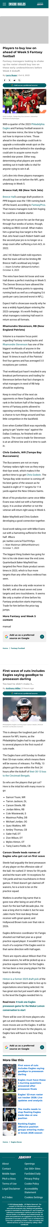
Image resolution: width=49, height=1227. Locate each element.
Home (5, 648)
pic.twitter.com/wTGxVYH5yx (19, 541)
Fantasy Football (18, 648)
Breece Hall (9, 196)
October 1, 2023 (11, 548)
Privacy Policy (31, 1178)
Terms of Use (9, 1183)
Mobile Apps (9, 1173)
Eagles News (16, 1142)
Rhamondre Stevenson (15, 344)
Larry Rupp (11, 75)
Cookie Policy (31, 1183)
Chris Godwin (34, 474)
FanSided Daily (32, 1173)
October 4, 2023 (11, 270)
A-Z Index (7, 1197)
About (5, 1163)
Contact (6, 1168)
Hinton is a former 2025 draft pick (21, 979)
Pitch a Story (9, 1178)
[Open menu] (4, 4)
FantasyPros (38, 204)
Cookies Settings (33, 1197)
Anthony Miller (13, 688)
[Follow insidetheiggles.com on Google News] (42, 637)
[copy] (19, 80)
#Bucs (11, 537)
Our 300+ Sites (32, 1168)
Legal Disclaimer (11, 1188)
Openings (29, 1163)
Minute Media (18, 1204)
